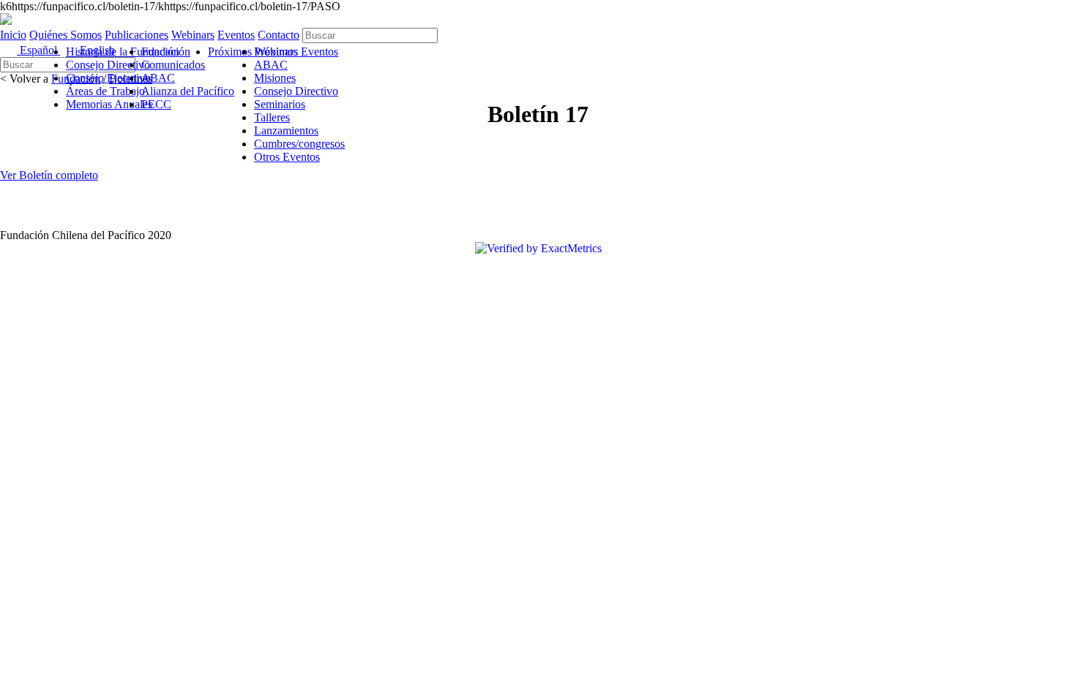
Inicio (13, 35)
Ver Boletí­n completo (49, 175)
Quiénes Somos (65, 35)
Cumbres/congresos (299, 143)
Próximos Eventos (296, 51)
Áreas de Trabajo (105, 91)
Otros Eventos (287, 157)
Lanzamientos (286, 130)
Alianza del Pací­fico (187, 91)
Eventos (236, 35)
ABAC (158, 78)
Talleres (272, 117)
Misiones (275, 78)
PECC (156, 104)
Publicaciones (136, 35)
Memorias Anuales (109, 104)
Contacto (278, 35)
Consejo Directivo (108, 64)
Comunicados (173, 64)
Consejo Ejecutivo (108, 78)
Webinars (192, 35)
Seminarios (279, 104)
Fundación (165, 51)
